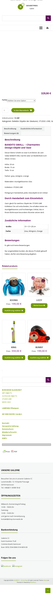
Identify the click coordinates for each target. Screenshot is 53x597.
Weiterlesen (38, 305)
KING (13, 347)
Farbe (4, 100)
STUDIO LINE (44, 121)
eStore (45, 580)
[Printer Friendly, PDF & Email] (10, 451)
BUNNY (39, 347)
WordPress (33, 582)
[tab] (10, 128)
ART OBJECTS (7, 393)
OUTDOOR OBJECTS (9, 396)
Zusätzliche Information (31, 128)
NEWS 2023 (6, 402)
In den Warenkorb (21, 110)
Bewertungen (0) (11, 133)
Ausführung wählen (13, 310)
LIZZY (39, 300)
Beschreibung (10, 128)
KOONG (14, 300)
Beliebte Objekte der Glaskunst (25, 121)
